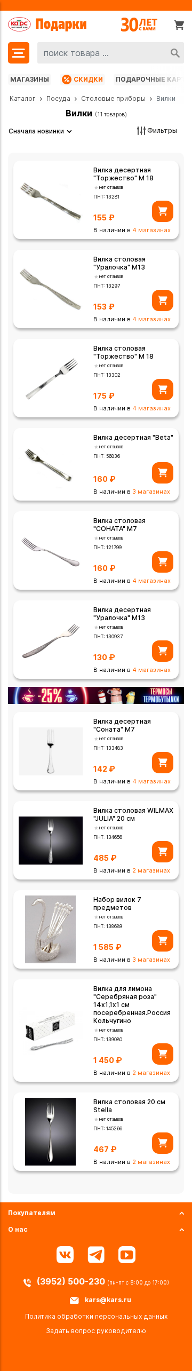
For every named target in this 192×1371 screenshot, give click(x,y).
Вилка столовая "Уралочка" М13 (119, 263)
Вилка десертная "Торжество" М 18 (123, 174)
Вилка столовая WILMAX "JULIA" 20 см (133, 814)
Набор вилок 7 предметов (117, 903)
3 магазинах (151, 491)
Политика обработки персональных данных (96, 1316)
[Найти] (175, 53)
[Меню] (18, 53)
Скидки (88, 79)
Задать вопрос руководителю (96, 1331)
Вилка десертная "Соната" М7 (122, 725)
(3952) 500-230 (72, 1281)
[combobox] (110, 53)
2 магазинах (151, 870)
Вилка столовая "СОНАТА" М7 (119, 525)
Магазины (29, 79)
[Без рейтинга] (96, 187)
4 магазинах (151, 230)
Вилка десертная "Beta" (133, 437)
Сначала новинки (36, 131)
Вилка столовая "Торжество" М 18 (123, 352)
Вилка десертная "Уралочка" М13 (122, 614)
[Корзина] (179, 24)
